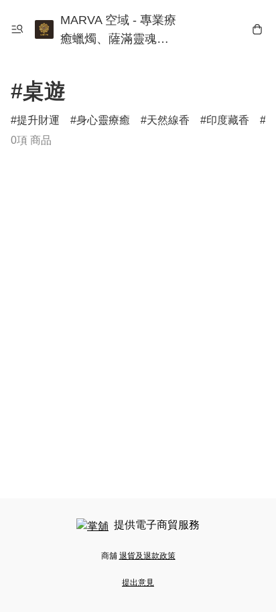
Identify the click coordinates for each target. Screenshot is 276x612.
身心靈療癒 (103, 120)
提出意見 (138, 582)
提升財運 (38, 120)
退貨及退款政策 (147, 555)
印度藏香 (227, 120)
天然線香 (168, 120)
